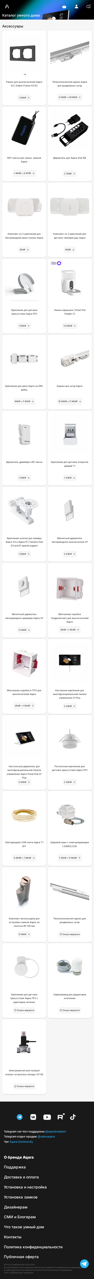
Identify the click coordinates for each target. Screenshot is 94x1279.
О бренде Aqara (19, 1157)
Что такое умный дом (24, 1227)
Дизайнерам (15, 1207)
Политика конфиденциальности (33, 1247)
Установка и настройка (25, 1187)
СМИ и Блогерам (20, 1217)
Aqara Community (18, 1141)
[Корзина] (64, 6)
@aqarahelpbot (35, 1131)
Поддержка (15, 1167)
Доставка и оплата (21, 1177)
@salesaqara (29, 1136)
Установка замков (21, 1197)
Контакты (12, 1237)
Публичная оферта (21, 1257)
